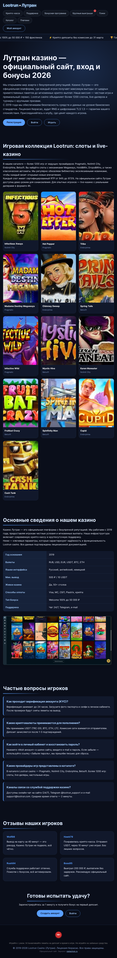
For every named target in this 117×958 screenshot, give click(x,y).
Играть (52, 122)
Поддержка (32, 13)
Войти (34, 122)
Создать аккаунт (50, 913)
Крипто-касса (13, 13)
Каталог (10, 20)
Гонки (102, 13)
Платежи (24, 20)
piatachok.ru (72, 951)
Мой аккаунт (14, 28)
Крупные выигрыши (83, 13)
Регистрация (14, 122)
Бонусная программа (55, 13)
